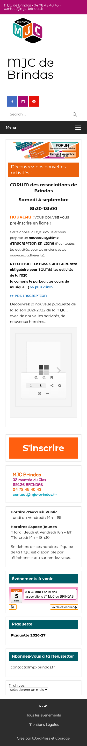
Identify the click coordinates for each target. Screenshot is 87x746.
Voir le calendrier (62, 607)
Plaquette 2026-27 (28, 635)
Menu (11, 127)
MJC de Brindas (30, 68)
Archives (16, 685)
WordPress (41, 738)
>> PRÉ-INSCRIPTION (29, 296)
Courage (62, 738)
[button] (12, 607)
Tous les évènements (43, 715)
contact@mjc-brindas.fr (33, 667)
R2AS (43, 706)
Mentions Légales (44, 725)
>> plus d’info (41, 287)
